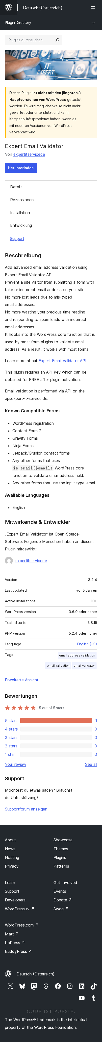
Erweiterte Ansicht (21, 679)
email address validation (77, 655)
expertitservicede (29, 154)
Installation (20, 212)
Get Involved (65, 882)
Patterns (61, 866)
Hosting (12, 857)
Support (17, 238)
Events (59, 891)
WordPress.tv (19, 908)
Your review (15, 764)
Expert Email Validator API (62, 360)
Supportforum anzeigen (26, 809)
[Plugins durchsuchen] (57, 40)
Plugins (59, 857)
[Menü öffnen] (94, 7)
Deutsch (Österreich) (35, 973)
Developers (15, 899)
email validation (58, 665)
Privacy (12, 866)
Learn (10, 882)
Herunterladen (21, 168)
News (10, 848)
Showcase (63, 839)
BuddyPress (18, 951)
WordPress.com (22, 925)
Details (16, 186)
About (10, 839)
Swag (61, 908)
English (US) (87, 644)
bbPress (15, 942)
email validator (84, 665)
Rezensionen (22, 199)
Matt (12, 933)
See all (91, 764)
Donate (62, 899)
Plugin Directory (18, 22)
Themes (60, 848)
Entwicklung (21, 225)
